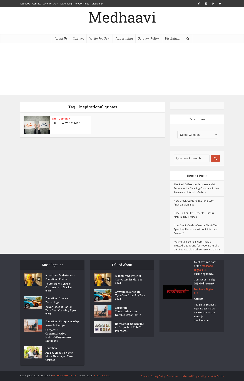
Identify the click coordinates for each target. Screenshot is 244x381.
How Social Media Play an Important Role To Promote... (129, 327)
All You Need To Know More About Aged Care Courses (59, 356)
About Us (25, 3)
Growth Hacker (101, 375)
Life (54, 118)
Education (51, 279)
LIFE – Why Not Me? (66, 122)
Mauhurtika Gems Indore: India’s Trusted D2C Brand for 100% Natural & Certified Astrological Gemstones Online (197, 245)
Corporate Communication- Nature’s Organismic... (129, 311)
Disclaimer (97, 3)
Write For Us (49, 3)
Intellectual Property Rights (194, 376)
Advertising (66, 3)
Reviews (64, 279)
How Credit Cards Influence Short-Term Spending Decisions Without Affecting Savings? (196, 229)
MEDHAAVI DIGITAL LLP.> (65, 375)
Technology (52, 302)
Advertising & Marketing (59, 275)
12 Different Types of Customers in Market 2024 (58, 287)
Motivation (64, 118)
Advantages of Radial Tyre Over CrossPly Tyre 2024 (60, 310)
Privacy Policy (82, 3)
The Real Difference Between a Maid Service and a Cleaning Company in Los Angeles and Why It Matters (196, 188)
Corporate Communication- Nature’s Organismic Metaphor (58, 335)
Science (63, 298)
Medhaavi (122, 17)
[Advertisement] (122, 70)
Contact (36, 3)
